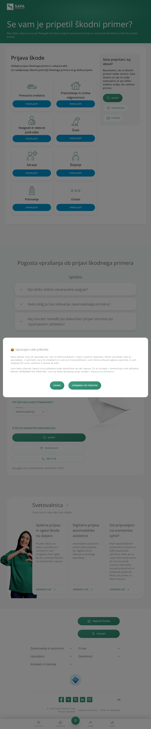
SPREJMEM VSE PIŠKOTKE (85, 385)
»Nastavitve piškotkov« (102, 371)
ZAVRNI (57, 385)
